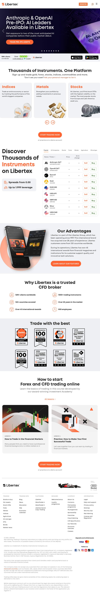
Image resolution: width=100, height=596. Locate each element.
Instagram (82, 550)
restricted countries (11, 568)
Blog (20, 499)
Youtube (86, 550)
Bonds (5, 524)
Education (22, 505)
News (21, 502)
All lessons (49, 399)
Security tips (88, 510)
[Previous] (3, 31)
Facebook (76, 550)
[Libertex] (10, 4)
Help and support (90, 502)
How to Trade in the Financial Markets (24, 439)
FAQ (20, 508)
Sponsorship (72, 512)
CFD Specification (74, 521)
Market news (7, 527)
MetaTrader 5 (40, 505)
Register (83, 4)
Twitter (79, 550)
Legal (86, 499)
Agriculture (7, 516)
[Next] (96, 31)
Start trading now (50, 135)
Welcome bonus (57, 499)
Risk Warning (88, 513)
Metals (42, 87)
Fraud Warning (73, 518)
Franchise (71, 515)
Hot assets (6, 502)
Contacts (71, 502)
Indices (8, 87)
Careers (70, 531)
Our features (72, 523)
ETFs (4, 522)
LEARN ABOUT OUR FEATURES (66, 264)
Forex (5, 508)
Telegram (92, 550)
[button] (97, 4)
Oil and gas (7, 519)
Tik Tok (89, 550)
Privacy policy (89, 505)
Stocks (76, 87)
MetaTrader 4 (40, 502)
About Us (71, 499)
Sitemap (87, 508)
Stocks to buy (8, 499)
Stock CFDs (7, 505)
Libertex (38, 499)
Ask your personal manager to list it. (60, 77)
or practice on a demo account (50, 140)
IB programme (72, 509)
